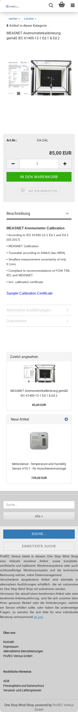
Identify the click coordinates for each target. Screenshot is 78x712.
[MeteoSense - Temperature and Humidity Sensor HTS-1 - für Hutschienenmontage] (39, 441)
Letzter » (30, 19)
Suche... (39, 534)
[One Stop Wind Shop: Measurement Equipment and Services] (11, 6)
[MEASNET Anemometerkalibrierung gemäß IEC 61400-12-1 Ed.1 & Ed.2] (39, 77)
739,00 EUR (39, 478)
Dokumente (16, 321)
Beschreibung (18, 213)
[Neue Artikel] (66, 419)
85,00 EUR (39, 405)
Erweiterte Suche (39, 546)
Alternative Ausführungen (28, 310)
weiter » (14, 19)
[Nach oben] (11, 705)
